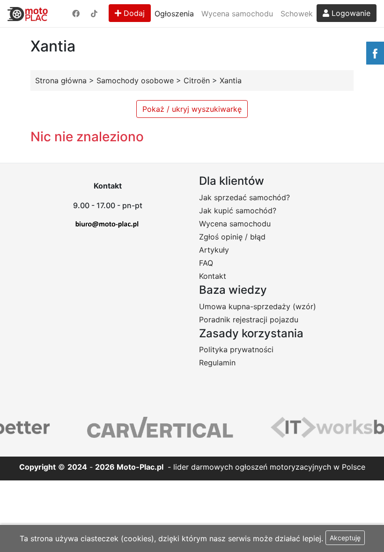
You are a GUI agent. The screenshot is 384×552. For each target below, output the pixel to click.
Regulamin (217, 362)
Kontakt (212, 276)
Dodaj (133, 13)
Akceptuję (345, 538)
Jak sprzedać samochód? (244, 197)
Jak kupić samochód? (237, 210)
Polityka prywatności (236, 349)
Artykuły (214, 249)
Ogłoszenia (174, 13)
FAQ (206, 263)
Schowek (297, 13)
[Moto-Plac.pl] (27, 13)
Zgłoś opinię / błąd (232, 236)
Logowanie (349, 13)
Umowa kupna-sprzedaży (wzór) (257, 306)
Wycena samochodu (237, 13)
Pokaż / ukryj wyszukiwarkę (192, 109)
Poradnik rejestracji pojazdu (248, 319)
